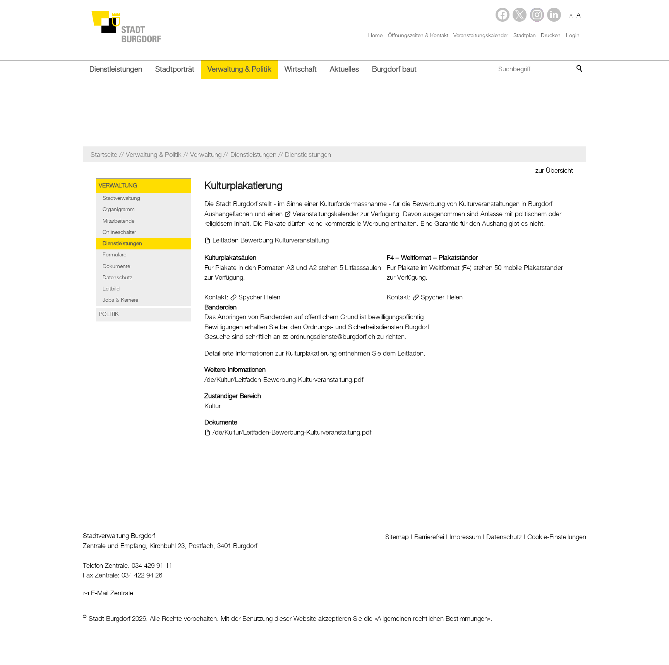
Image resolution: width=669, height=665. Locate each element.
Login (573, 35)
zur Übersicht (554, 170)
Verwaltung (118, 186)
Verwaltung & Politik (239, 69)
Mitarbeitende (118, 221)
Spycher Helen (259, 297)
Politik (109, 314)
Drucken (551, 35)
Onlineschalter (119, 232)
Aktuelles (344, 69)
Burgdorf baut (394, 69)
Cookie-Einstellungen (556, 537)
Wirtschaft (301, 69)
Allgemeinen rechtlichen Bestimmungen (432, 618)
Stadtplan (524, 35)
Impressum (465, 537)
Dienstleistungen (115, 69)
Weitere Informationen (235, 369)
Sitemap (397, 537)
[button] (554, 15)
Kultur (212, 406)
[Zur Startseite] (126, 26)
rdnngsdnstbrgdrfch (334, 336)
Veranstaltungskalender (480, 35)
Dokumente (116, 266)
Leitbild (111, 289)
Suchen (580, 69)
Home (375, 35)
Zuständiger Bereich (232, 396)
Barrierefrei (429, 537)
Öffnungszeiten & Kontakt (418, 35)
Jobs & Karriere (120, 300)
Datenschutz (117, 277)
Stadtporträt (174, 69)
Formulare (114, 255)
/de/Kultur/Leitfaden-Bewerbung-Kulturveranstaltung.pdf (283, 379)
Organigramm (119, 209)
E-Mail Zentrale (112, 593)
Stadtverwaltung (121, 198)
